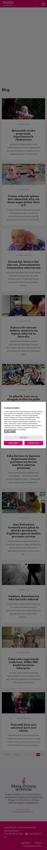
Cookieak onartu (13, 443)
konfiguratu (23, 438)
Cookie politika (10, 432)
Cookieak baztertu (33, 443)
